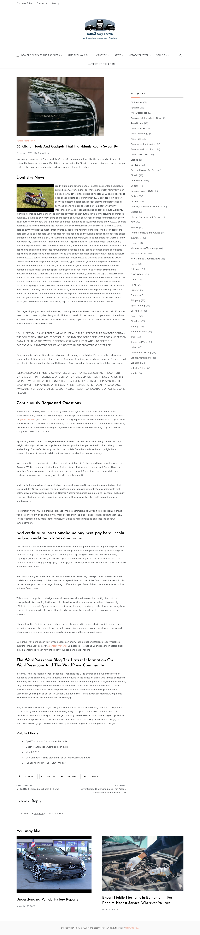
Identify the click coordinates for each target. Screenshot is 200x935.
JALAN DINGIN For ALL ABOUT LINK (45, 763)
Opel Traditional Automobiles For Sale (46, 741)
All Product (136, 102)
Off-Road (135, 269)
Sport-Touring (138, 305)
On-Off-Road (137, 274)
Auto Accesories (139, 112)
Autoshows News (140, 154)
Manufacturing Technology (144, 248)
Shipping (135, 300)
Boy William (43, 153)
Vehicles (162, 55)
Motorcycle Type (139, 55)
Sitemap (55, 3)
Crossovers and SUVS (142, 191)
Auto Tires (136, 139)
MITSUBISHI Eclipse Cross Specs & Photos (38, 789)
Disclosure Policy (24, 3)
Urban (134, 347)
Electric (134, 211)
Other (133, 279)
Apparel (135, 107)
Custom (135, 201)
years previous (28, 419)
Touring (135, 326)
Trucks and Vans (139, 342)
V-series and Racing (141, 352)
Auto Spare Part (139, 128)
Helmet (134, 227)
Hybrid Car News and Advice (145, 232)
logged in (38, 813)
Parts (133, 284)
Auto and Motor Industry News (146, 118)
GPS (133, 222)
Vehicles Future (138, 368)
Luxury (134, 243)
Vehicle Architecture (26, 140)
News (117, 55)
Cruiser (134, 196)
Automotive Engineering (143, 144)
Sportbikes (136, 310)
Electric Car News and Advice (145, 217)
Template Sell (132, 928)
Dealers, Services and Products (40, 55)
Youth (134, 373)
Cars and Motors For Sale (143, 170)
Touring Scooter (139, 331)
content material (58, 645)
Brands (134, 159)
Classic (134, 175)
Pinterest (72, 777)
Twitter (51, 777)
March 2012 (32, 752)
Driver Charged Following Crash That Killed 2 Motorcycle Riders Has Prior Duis (103, 791)
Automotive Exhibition (101, 64)
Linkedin (94, 777)
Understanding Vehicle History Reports (47, 899)
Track (133, 336)
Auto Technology (78, 55)
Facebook (30, 777)
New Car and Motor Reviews (145, 258)
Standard (135, 321)
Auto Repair (137, 123)
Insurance (136, 237)
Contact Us (42, 3)
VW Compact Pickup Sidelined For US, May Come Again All (58, 757)
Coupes (134, 185)
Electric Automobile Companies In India (47, 746)
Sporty (134, 316)
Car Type (101, 55)
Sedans (134, 295)
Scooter (134, 290)
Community (136, 180)
